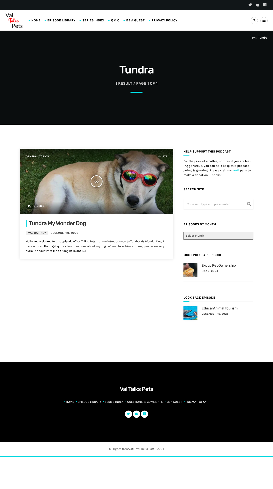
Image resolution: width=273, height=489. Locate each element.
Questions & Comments (145, 402)
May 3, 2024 (209, 271)
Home (36, 20)
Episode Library (61, 20)
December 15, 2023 (214, 313)
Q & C (115, 20)
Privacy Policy (164, 20)
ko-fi (235, 170)
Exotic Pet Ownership (218, 265)
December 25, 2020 (64, 233)
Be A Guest (135, 20)
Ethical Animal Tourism (219, 308)
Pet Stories (36, 206)
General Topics (37, 156)
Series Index (93, 20)
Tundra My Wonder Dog (57, 223)
